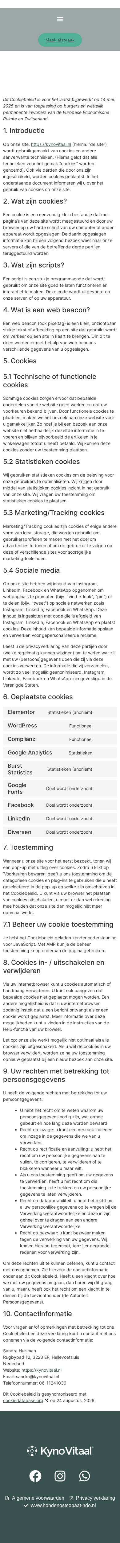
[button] (60, 19)
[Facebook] (35, 1476)
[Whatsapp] (84, 1476)
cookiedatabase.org (23, 1400)
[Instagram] (60, 1476)
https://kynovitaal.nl (51, 144)
